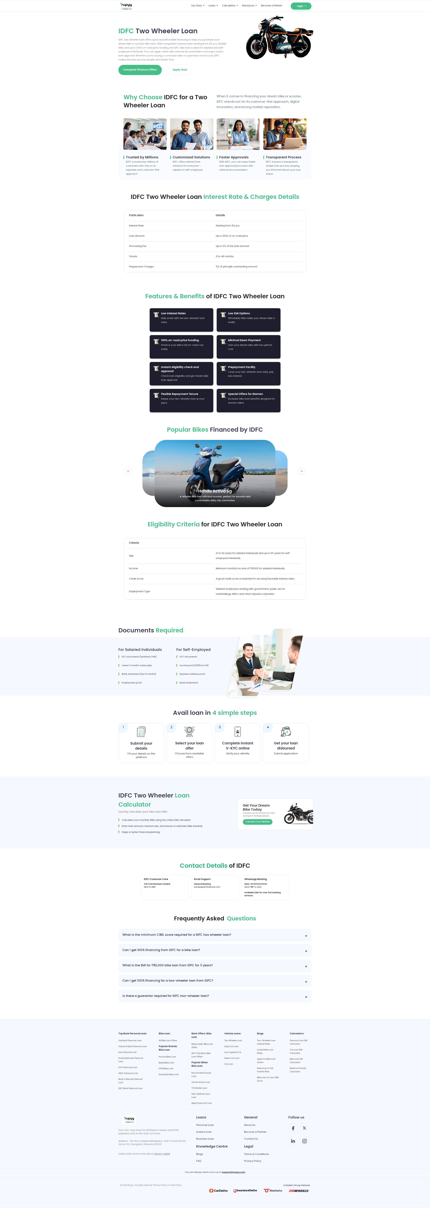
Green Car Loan (232, 1058)
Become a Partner (255, 1132)
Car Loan (228, 1064)
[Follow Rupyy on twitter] (304, 1129)
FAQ (198, 1161)
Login (300, 6)
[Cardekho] (218, 1191)
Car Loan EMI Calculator (296, 1051)
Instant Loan (204, 1132)
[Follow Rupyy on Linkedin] (293, 1142)
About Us (249, 1125)
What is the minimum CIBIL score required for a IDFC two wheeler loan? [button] (176, 935)
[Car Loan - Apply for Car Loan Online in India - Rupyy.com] (133, 6)
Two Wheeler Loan (233, 1040)
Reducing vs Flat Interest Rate (265, 1070)
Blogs (199, 1154)
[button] (293, 3)
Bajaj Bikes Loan (166, 1063)
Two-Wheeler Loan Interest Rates (266, 1042)
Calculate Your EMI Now (258, 822)
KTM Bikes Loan (166, 1068)
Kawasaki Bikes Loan (169, 1074)
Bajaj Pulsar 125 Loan (201, 1103)
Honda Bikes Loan (167, 1057)
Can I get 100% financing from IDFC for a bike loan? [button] (161, 950)
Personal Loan (205, 1125)
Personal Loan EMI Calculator (298, 1042)
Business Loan (205, 1139)
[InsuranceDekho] (245, 1190)
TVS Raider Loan (199, 1088)
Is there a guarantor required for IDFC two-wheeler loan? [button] (165, 996)
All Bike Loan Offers (168, 1040)
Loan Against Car (232, 1052)
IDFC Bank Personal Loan (130, 1088)
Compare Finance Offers (140, 70)
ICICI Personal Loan (127, 1067)
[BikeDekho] (273, 1190)
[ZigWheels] (299, 1190)
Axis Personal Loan (127, 1052)
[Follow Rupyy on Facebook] (293, 1129)
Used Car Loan (231, 1046)
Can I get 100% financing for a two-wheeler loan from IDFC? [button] (167, 981)
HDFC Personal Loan (128, 1073)
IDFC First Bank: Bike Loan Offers (200, 1055)
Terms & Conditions (256, 1154)
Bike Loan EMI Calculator (296, 1061)
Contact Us (251, 1139)
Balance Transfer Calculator (298, 1070)
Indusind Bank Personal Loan (132, 1046)
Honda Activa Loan (200, 1082)
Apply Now (180, 70)
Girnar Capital (162, 1154)
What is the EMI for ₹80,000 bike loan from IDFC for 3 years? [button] (167, 965)
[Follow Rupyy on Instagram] (304, 1142)
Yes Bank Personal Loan (130, 1040)
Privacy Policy (252, 1161)
